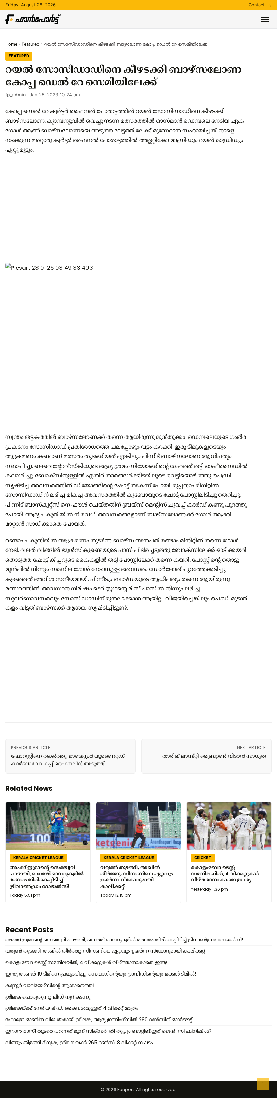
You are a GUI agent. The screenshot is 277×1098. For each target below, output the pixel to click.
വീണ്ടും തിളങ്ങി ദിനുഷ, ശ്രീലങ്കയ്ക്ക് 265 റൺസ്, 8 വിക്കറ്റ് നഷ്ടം (79, 1042)
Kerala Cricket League (38, 857)
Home (11, 44)
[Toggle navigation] (265, 19)
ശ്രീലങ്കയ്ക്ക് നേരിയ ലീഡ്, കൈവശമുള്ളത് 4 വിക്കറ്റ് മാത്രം (71, 1008)
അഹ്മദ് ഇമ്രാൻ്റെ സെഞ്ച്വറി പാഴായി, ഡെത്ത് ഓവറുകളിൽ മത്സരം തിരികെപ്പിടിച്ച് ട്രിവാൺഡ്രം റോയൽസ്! (47, 876)
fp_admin (15, 94)
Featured (31, 44)
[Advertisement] (127, 208)
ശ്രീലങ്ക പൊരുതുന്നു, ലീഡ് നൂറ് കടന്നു (47, 996)
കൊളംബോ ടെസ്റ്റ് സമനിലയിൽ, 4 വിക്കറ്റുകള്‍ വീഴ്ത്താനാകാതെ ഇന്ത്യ (225, 873)
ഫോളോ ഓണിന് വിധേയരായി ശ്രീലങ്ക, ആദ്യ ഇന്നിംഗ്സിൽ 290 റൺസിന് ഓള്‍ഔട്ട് (98, 1019)
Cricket (202, 857)
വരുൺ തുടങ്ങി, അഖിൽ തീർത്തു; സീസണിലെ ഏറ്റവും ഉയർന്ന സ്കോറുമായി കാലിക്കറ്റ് (136, 876)
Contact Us (260, 4)
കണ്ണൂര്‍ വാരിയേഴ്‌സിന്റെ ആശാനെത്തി (49, 985)
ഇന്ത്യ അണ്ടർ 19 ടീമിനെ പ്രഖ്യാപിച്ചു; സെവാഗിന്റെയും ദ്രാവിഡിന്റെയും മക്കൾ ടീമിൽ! (100, 973)
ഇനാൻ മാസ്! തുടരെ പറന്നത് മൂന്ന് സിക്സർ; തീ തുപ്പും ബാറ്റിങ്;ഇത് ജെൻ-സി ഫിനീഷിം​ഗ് (108, 1031)
